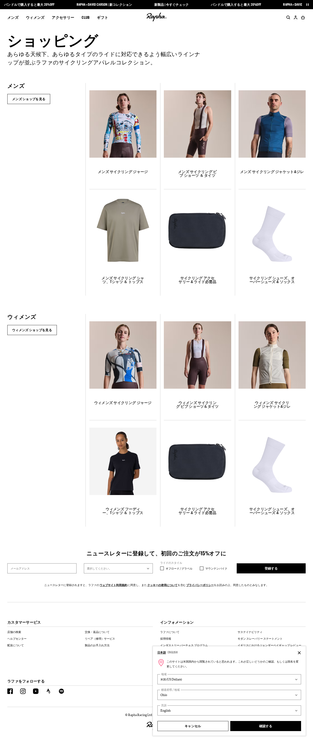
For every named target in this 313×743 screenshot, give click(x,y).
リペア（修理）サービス (100, 638)
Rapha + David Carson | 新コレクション (104, 4)
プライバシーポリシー (200, 585)
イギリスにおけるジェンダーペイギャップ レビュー (269, 645)
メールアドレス (20, 568)
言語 (164, 705)
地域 (164, 674)
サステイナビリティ (250, 632)
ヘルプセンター (17, 638)
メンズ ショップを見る (28, 99)
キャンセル (193, 726)
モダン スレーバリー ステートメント (260, 638)
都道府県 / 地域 (170, 689)
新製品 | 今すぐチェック (171, 4)
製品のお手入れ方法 (97, 645)
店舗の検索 (14, 632)
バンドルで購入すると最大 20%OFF (29, 4)
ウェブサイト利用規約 (113, 585)
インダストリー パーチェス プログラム (184, 645)
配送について (15, 645)
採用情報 (165, 638)
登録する (271, 568)
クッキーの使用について (162, 585)
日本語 (161, 652)
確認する (265, 726)
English (173, 652)
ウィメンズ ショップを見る (32, 330)
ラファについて (169, 632)
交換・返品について (97, 632)
